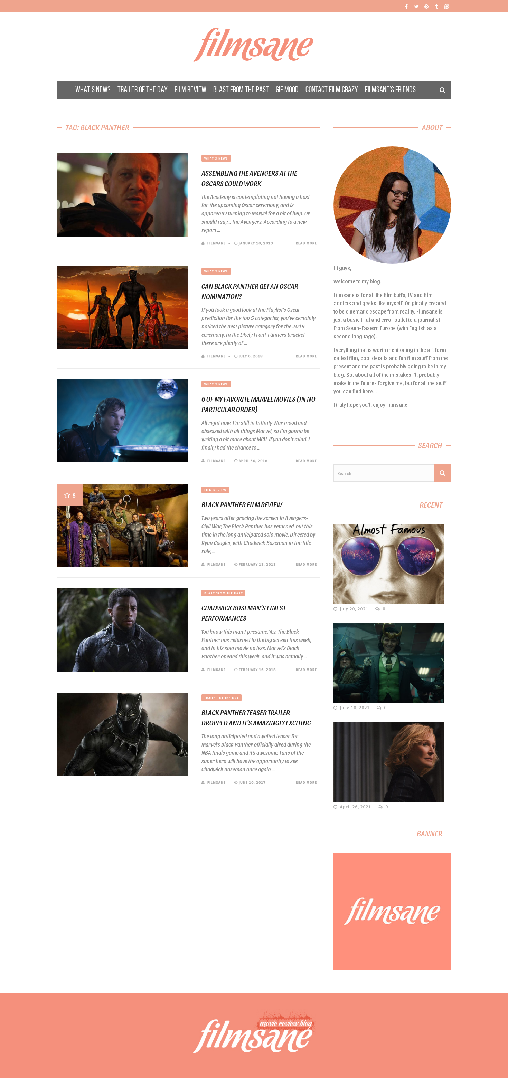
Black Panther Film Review (241, 504)
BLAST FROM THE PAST (241, 90)
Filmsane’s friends (390, 90)
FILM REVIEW (190, 90)
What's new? (216, 158)
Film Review (215, 490)
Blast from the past (223, 593)
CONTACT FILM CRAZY (331, 90)
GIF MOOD (287, 90)
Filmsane (254, 46)
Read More (306, 243)
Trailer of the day (221, 697)
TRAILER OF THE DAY (142, 90)
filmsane (216, 243)
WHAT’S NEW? (93, 90)
